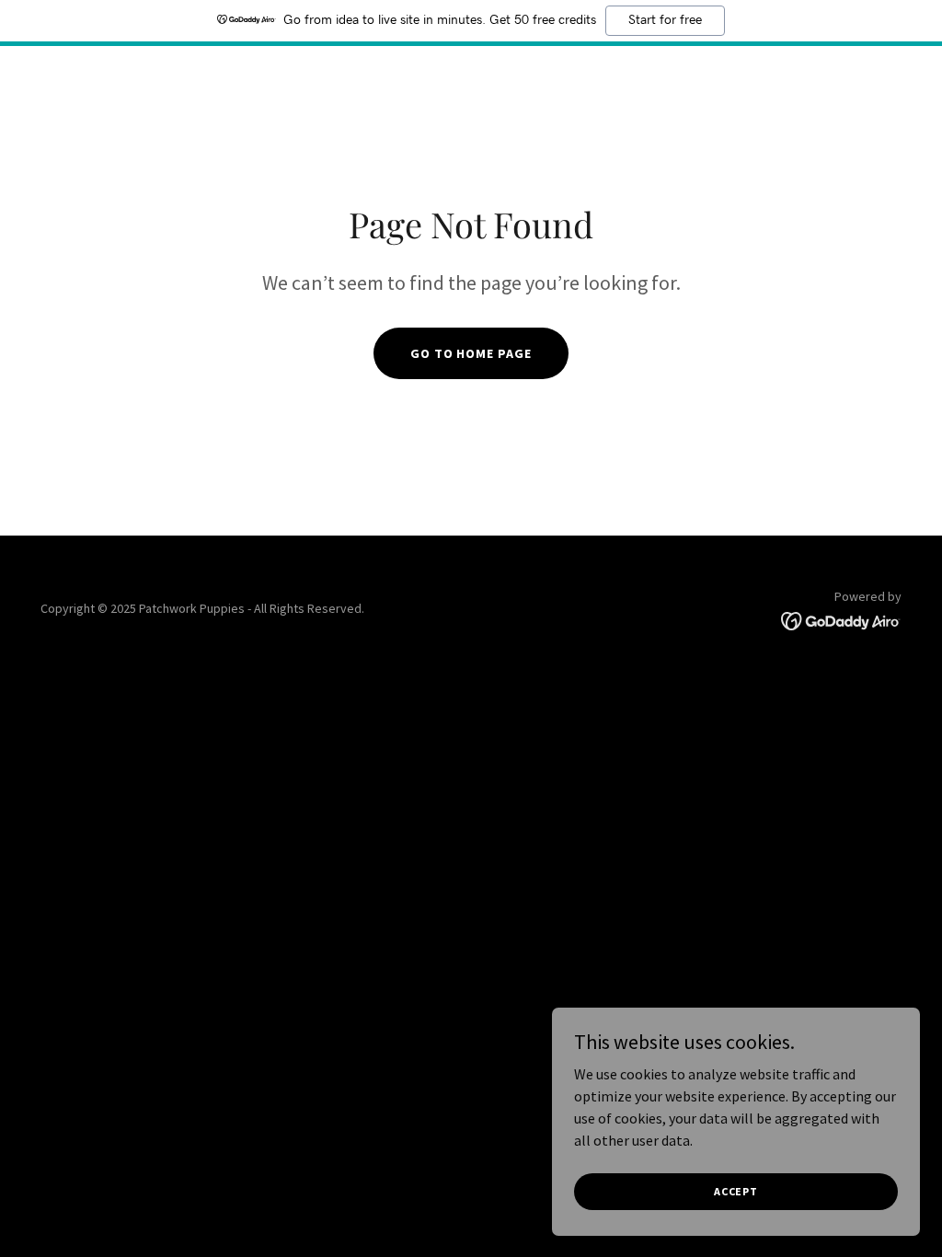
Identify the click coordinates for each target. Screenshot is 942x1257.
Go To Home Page (471, 353)
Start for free (665, 20)
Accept (736, 1191)
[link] (841, 619)
